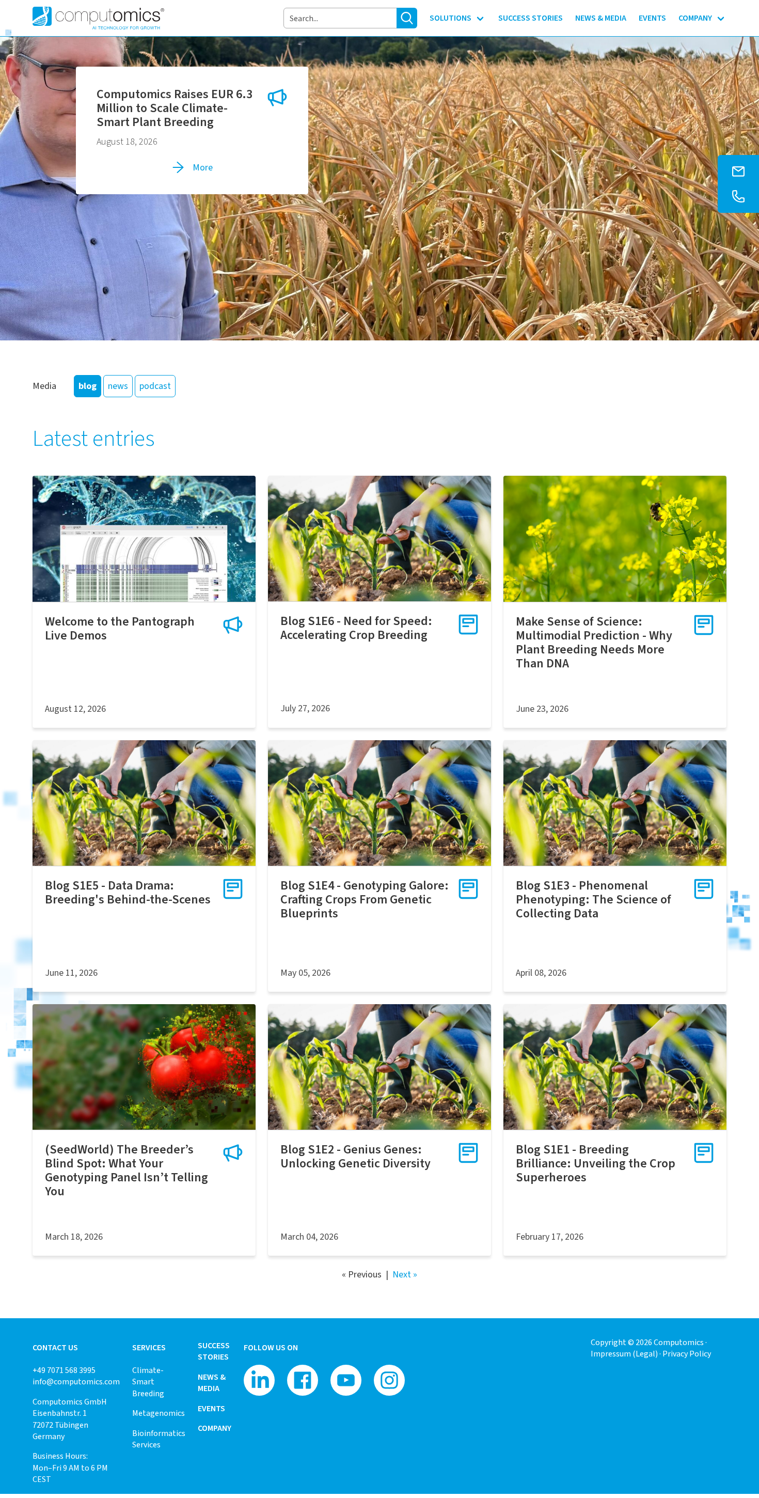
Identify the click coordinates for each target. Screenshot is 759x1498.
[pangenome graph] (144, 538)
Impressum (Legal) (624, 1353)
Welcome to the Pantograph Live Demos (120, 628)
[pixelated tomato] (144, 1067)
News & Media (212, 1382)
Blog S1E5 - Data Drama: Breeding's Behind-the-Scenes (128, 892)
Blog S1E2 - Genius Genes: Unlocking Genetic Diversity (355, 1156)
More (203, 167)
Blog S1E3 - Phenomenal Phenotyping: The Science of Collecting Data (593, 899)
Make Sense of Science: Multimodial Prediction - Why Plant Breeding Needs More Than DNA (594, 642)
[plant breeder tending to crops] (379, 538)
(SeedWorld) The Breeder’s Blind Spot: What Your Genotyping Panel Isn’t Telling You (126, 1170)
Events (211, 1408)
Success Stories (214, 1351)
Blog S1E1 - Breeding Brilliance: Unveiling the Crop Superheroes (595, 1163)
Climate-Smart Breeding (148, 1382)
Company (214, 1428)
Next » (404, 1274)
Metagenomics (158, 1413)
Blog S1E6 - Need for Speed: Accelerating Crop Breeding (356, 628)
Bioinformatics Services (158, 1439)
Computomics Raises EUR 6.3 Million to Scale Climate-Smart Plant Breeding (174, 108)
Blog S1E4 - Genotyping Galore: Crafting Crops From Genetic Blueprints (364, 899)
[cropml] (614, 538)
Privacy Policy (686, 1353)
